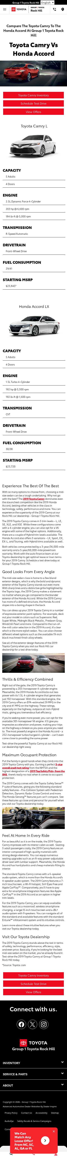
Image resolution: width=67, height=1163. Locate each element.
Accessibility (41, 1112)
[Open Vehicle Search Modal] (11, 1153)
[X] (32, 1024)
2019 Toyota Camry (33, 498)
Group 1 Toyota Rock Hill (34, 1101)
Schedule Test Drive (34, 103)
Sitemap (55, 1112)
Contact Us (26, 1112)
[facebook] (21, 1024)
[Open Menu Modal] (4, 9)
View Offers (33, 112)
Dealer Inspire (50, 1106)
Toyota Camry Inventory (33, 95)
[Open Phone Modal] (54, 9)
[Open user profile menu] (56, 1154)
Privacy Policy (11, 1112)
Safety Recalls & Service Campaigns (34, 1120)
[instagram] (43, 1024)
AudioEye (9, 1120)
